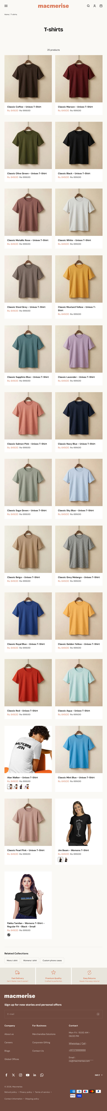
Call (84, 1043)
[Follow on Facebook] (6, 1075)
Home (6, 14)
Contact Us (38, 1050)
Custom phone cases (52, 960)
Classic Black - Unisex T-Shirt (74, 173)
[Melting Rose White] (26, 786)
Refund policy (10, 1092)
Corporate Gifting (41, 1042)
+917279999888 (77, 1050)
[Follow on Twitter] (13, 1075)
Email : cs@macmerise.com (79, 1059)
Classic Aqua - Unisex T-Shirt (74, 710)
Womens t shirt (30, 960)
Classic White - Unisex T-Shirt (74, 240)
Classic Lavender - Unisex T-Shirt (76, 377)
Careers (8, 1042)
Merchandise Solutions (43, 1034)
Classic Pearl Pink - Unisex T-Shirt (25, 850)
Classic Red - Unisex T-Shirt (22, 710)
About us (9, 1034)
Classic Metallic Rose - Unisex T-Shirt (27, 240)
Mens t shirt (12, 960)
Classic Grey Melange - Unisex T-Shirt (79, 577)
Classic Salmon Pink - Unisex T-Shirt (27, 443)
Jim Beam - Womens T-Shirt (73, 850)
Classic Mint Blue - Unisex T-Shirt (76, 777)
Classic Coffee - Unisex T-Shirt (24, 106)
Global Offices (11, 1059)
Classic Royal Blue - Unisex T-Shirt (26, 644)
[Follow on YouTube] (28, 1075)
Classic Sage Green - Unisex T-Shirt (27, 510)
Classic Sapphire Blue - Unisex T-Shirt (28, 377)
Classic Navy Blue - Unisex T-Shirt (76, 443)
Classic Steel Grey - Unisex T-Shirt (26, 307)
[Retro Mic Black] (60, 859)
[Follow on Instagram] (20, 1075)
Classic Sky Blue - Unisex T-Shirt (76, 510)
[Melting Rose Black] (20, 786)
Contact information (13, 1099)
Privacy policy (26, 1092)
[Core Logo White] (15, 786)
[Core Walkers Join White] (9, 786)
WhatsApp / (75, 1043)
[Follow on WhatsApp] (42, 1075)
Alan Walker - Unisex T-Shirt (22, 777)
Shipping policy (32, 1099)
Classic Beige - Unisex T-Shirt (23, 577)
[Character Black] (66, 859)
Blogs (7, 1050)
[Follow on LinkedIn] (35, 1075)
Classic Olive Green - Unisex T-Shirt (27, 173)
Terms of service (42, 1092)
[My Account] (94, 5)
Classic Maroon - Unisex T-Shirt (75, 106)
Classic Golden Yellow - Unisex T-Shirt (79, 644)
